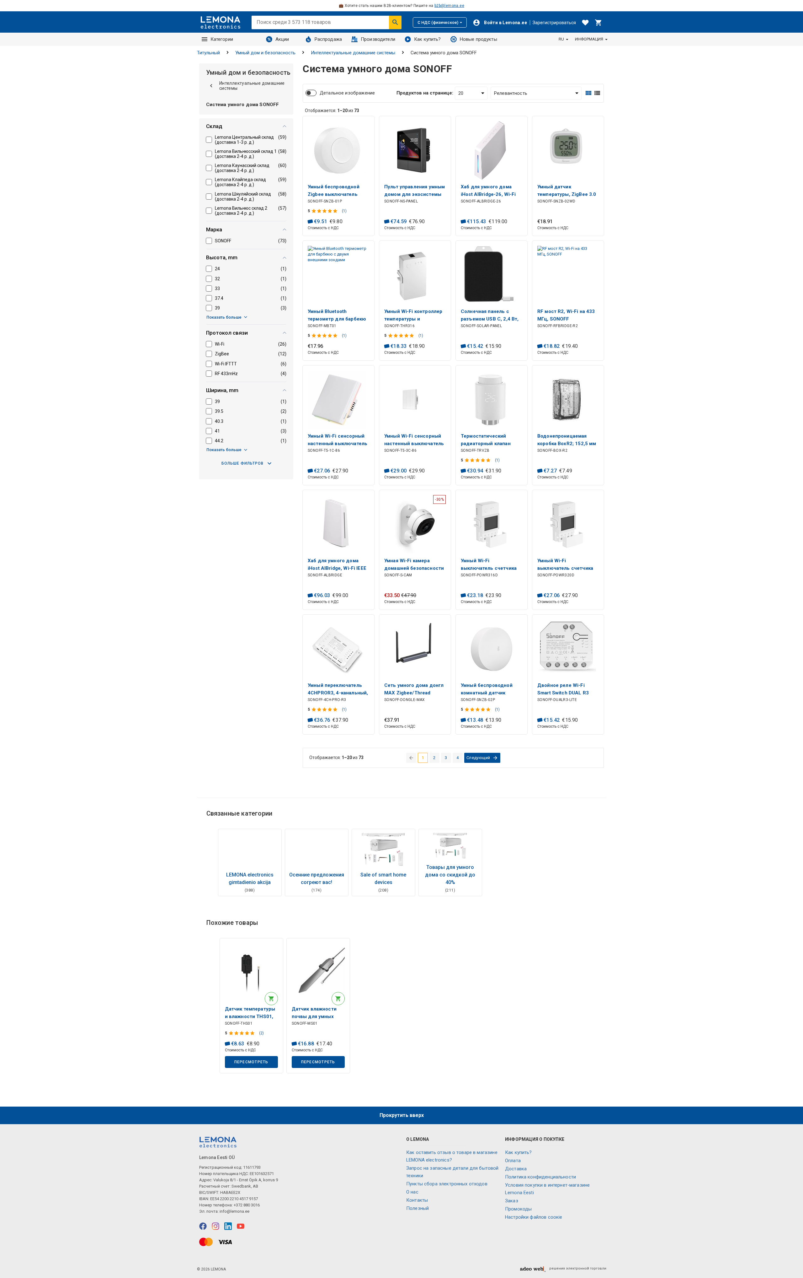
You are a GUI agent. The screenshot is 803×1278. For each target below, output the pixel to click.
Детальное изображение (347, 93)
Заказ (511, 1201)
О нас (412, 1192)
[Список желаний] (585, 22)
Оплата (513, 1160)
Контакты (417, 1200)
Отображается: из (332, 110)
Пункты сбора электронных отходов (446, 1184)
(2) (261, 1033)
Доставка (516, 1169)
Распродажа (328, 39)
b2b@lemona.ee (449, 5)
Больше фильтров (242, 463)
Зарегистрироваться (554, 22)
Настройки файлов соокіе (533, 1217)
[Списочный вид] (597, 93)
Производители (378, 39)
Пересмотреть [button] (251, 1062)
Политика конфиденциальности (540, 1177)
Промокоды (518, 1209)
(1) (344, 211)
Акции (282, 39)
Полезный (417, 1208)
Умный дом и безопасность (265, 53)
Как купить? (427, 39)
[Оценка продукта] (325, 211)
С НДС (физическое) (437, 22)
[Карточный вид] (588, 93)
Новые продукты (478, 39)
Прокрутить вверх (402, 1115)
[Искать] (395, 22)
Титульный (208, 53)
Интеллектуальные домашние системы (353, 53)
